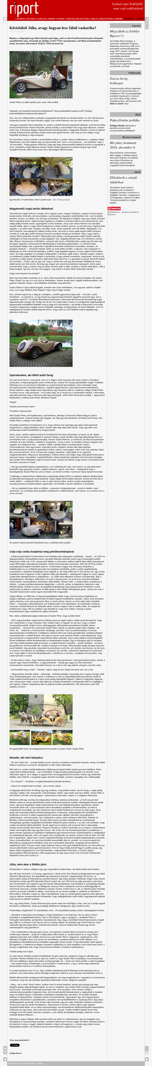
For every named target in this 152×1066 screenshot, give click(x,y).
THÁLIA (94, 19)
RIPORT (51, 19)
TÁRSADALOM (72, 19)
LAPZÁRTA (20, 19)
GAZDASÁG (42, 19)
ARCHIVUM (129, 19)
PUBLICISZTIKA (106, 19)
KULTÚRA (84, 19)
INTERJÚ (61, 19)
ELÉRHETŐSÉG (28, 1063)
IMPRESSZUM (14, 1063)
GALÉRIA (139, 19)
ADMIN (40, 1063)
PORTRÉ (118, 19)
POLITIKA (31, 19)
